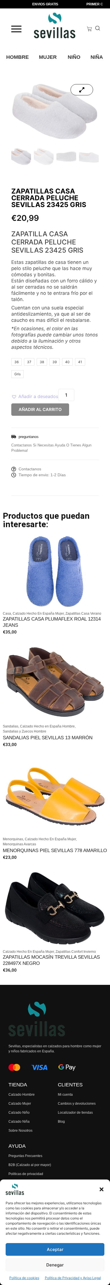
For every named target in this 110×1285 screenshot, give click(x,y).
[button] (101, 1189)
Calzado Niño (19, 1113)
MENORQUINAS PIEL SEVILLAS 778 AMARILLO (55, 850)
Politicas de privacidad (25, 1174)
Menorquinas (13, 839)
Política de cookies (24, 1278)
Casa (7, 613)
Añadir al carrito (40, 409)
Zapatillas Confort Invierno (76, 952)
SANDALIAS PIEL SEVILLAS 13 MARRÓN (48, 737)
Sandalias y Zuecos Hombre (24, 731)
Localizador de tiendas (75, 1113)
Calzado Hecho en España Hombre (48, 726)
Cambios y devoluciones (77, 1104)
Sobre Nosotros (20, 1131)
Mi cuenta (65, 1095)
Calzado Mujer (19, 1104)
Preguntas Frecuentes (25, 1156)
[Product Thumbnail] (82, 89)
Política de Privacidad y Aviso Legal (73, 1278)
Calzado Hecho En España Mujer (39, 613)
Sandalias (11, 726)
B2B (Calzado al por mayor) (29, 1165)
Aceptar (55, 1249)
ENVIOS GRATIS (41, 4)
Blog (61, 1122)
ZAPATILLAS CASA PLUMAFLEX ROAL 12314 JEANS (52, 622)
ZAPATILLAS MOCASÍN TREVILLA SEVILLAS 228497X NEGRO (51, 960)
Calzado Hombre (21, 1095)
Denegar (55, 1265)
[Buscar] (97, 29)
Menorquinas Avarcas (19, 844)
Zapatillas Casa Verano (83, 613)
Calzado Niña (19, 1122)
